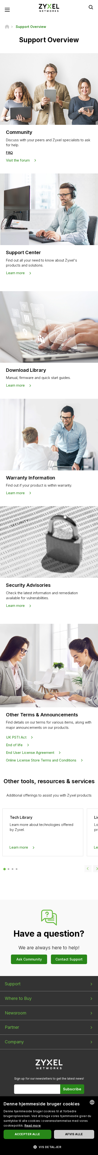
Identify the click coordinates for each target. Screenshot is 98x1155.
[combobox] (92, 1102)
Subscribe (72, 1089)
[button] (49, 1147)
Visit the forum (18, 160)
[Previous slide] (88, 868)
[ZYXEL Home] (49, 7)
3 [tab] (12, 869)
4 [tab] (16, 869)
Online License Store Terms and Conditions (41, 760)
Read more (32, 1125)
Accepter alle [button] (27, 1134)
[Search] (90, 7)
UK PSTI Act (16, 737)
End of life (14, 745)
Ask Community (29, 959)
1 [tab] (4, 869)
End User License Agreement (30, 752)
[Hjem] (7, 27)
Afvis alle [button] (74, 1134)
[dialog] (49, 1125)
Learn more (15, 273)
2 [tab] (8, 869)
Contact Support (69, 959)
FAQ (9, 152)
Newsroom (15, 1012)
